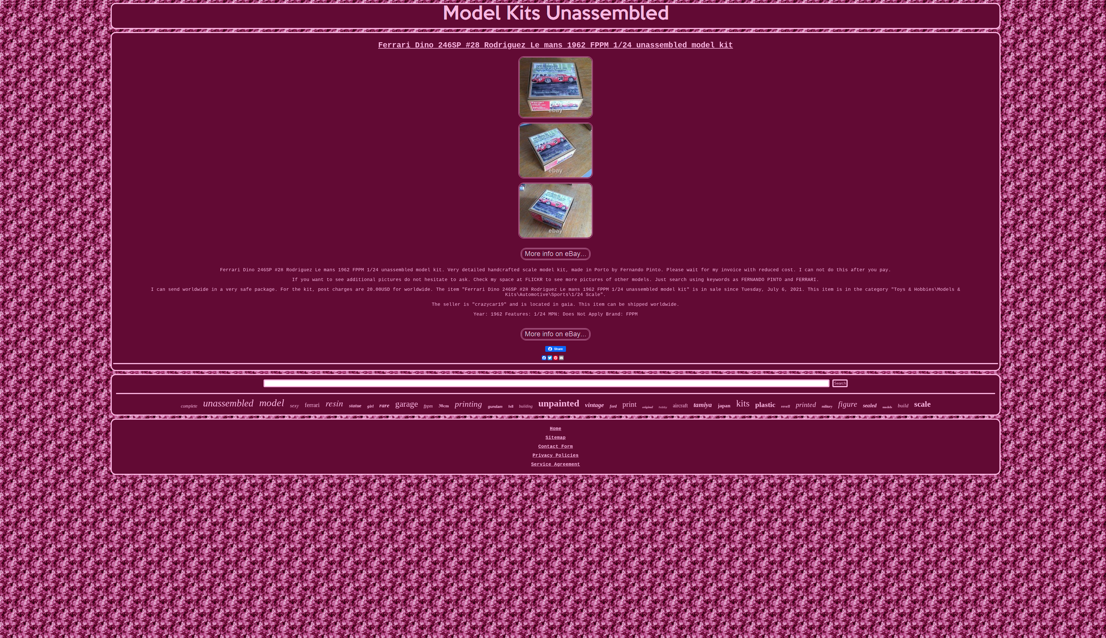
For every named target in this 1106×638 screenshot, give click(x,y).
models (887, 407)
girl (370, 406)
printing (468, 403)
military (827, 406)
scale (922, 404)
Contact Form (555, 446)
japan (724, 405)
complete (189, 406)
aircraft (680, 405)
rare (384, 405)
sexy (294, 405)
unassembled (228, 403)
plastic (765, 404)
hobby (663, 407)
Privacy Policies (556, 455)
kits (742, 403)
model (271, 402)
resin (334, 403)
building (526, 406)
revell (785, 406)
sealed (870, 405)
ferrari (312, 405)
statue (355, 405)
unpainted (558, 403)
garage (406, 403)
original (647, 407)
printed (806, 404)
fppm (428, 406)
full (510, 406)
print (629, 404)
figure (847, 404)
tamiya (703, 404)
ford (613, 406)
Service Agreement (555, 464)
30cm (444, 405)
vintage (594, 404)
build (903, 405)
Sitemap (556, 437)
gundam (495, 406)
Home (555, 428)
